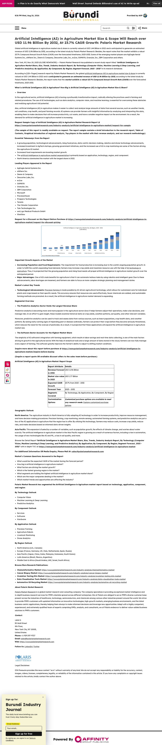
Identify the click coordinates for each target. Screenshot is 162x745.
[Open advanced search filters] (133, 28)
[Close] (43, 697)
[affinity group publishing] (7, 375)
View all (156, 3)
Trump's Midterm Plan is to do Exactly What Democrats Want (33, 3)
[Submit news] (7, 364)
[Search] (128, 28)
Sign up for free (23, 733)
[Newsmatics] (7, 381)
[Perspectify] (7, 369)
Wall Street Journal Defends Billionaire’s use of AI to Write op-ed (106, 3)
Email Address (13, 724)
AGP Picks (7, 3)
